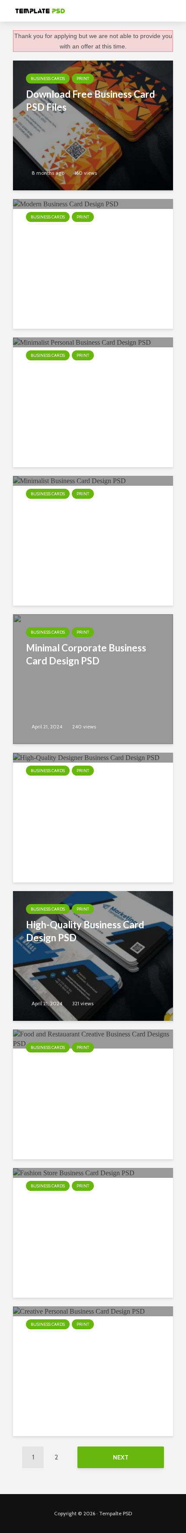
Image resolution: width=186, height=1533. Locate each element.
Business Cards (48, 78)
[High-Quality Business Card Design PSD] (93, 955)
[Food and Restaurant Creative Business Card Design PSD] (93, 1038)
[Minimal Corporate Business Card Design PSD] (93, 678)
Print (83, 78)
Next (120, 1457)
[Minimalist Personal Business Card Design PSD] (82, 342)
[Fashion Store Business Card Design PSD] (74, 1172)
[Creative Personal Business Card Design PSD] (79, 1311)
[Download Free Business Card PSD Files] (93, 125)
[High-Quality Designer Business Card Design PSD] (86, 757)
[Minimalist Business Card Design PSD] (69, 480)
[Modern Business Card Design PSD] (66, 203)
